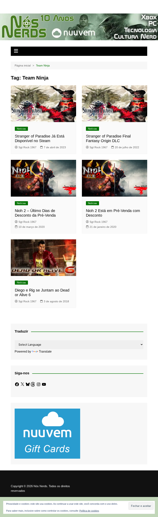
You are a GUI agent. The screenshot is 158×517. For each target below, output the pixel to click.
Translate (45, 351)
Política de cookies (89, 510)
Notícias (21, 128)
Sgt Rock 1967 (27, 147)
